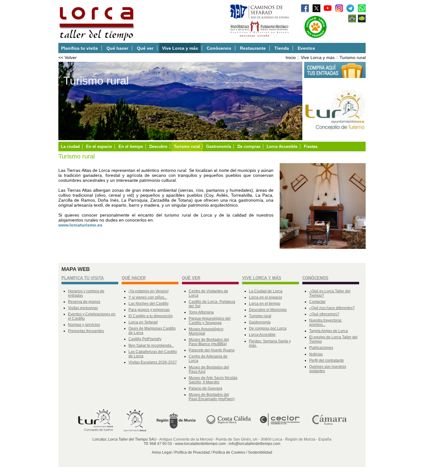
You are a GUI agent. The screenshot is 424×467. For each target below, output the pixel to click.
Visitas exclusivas (83, 308)
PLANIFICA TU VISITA (82, 278)
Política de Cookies (229, 452)
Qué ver (145, 48)
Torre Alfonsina (201, 312)
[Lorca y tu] (335, 137)
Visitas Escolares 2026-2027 (153, 362)
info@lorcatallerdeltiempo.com (254, 444)
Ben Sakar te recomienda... (151, 345)
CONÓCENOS (315, 278)
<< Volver (67, 57)
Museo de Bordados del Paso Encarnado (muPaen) (212, 396)
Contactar (317, 302)
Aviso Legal (162, 452)
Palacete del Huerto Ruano (212, 350)
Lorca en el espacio (265, 297)
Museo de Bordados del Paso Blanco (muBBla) (209, 341)
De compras (248, 146)
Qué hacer (117, 48)
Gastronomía (218, 146)
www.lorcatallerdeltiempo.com (200, 444)
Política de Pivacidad (192, 452)
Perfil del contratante (326, 360)
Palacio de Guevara (205, 388)
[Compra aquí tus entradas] (335, 77)
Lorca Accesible (282, 146)
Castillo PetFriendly (145, 339)
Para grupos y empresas (149, 310)
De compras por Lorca (267, 328)
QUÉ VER (191, 278)
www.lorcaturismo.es (80, 224)
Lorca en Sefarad (143, 322)
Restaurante (253, 48)
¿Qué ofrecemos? (324, 314)
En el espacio (99, 146)
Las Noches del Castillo (149, 303)
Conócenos (219, 48)
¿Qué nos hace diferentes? (332, 308)
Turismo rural (353, 57)
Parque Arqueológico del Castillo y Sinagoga (210, 320)
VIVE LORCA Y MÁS (261, 278)
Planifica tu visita (79, 48)
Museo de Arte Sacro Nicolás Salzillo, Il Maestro (213, 380)
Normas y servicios (84, 325)
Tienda (281, 48)
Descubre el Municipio (268, 310)
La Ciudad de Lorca (265, 291)
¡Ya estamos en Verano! (149, 291)
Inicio (291, 57)
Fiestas (311, 146)
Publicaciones (321, 348)
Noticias (316, 354)
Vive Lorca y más (180, 48)
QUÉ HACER (134, 278)
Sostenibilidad (260, 452)
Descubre (158, 146)
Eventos (306, 48)
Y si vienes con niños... (148, 297)
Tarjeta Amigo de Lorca (328, 331)
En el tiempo (131, 146)
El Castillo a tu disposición (151, 316)
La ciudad (70, 146)
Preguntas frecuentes (86, 331)
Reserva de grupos (84, 302)
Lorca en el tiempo (264, 303)
